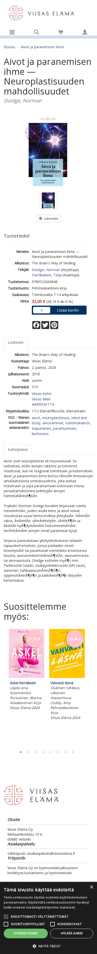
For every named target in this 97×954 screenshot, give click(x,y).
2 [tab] (28, 752)
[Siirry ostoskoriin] (60, 32)
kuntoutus (40, 433)
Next (90, 687)
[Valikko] (12, 32)
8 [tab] (72, 752)
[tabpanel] (26, 670)
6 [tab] (57, 752)
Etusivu (9, 47)
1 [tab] (20, 752)
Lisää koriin (68, 310)
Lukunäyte (50, 218)
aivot (36, 417)
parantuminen (64, 428)
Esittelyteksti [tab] (18, 449)
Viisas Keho (41, 393)
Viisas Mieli (41, 398)
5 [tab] (50, 752)
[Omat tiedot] (85, 32)
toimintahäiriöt (77, 422)
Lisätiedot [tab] (16, 342)
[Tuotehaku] (36, 32)
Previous (2, 687)
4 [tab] (43, 752)
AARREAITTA (43, 404)
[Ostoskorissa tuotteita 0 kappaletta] (60, 33)
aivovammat (53, 422)
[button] (48, 946)
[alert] (48, 918)
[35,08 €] (67, 676)
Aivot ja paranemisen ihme (42, 47)
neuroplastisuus (55, 417)
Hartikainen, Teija (47, 274)
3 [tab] (35, 752)
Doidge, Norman (46, 269)
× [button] (91, 887)
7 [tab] (65, 752)
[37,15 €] (26, 676)
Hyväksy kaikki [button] (26, 933)
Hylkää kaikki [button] (72, 933)
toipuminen (41, 428)
